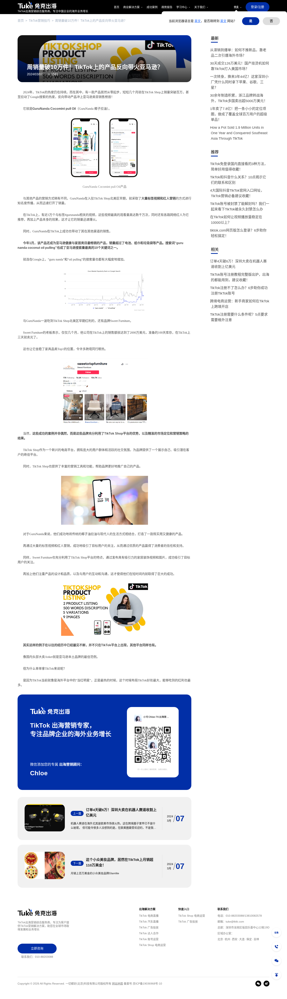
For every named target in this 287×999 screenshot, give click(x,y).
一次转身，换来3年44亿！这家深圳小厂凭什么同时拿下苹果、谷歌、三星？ (240, 82)
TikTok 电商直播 (149, 915)
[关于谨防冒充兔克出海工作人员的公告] (276, 932)
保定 (249, 939)
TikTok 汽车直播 (149, 921)
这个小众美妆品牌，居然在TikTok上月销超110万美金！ (119, 862)
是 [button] (250, 21)
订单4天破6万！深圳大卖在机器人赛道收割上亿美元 (121, 812)
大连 (242, 939)
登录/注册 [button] (257, 7)
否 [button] (271, 21)
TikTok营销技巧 (39, 20)
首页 (21, 20)
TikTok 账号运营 (149, 939)
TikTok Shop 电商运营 (152, 945)
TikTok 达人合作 (149, 933)
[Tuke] (53, 5)
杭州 (227, 939)
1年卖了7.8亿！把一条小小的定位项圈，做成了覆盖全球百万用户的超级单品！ (239, 114)
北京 (220, 939)
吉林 (256, 939)
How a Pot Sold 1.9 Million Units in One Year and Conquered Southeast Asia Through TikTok (239, 133)
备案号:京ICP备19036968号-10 (143, 983)
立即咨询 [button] (37, 948)
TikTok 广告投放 (149, 927)
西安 (234, 939)
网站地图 (117, 983)
